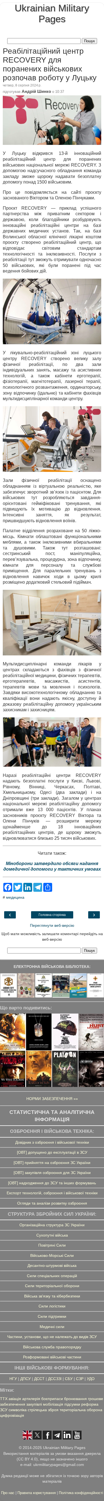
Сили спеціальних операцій (52, 1276)
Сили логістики (52, 1306)
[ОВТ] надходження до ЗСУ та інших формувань (52, 1183)
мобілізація (53, 1404)
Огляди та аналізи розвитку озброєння (52, 1203)
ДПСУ (25, 1378)
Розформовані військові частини (52, 1357)
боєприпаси (52, 1398)
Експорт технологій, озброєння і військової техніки (52, 1193)
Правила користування (37, 1493)
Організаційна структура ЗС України (52, 1225)
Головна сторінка (52, 915)
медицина (15, 897)
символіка (18, 1410)
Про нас (8, 1493)
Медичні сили (52, 1326)
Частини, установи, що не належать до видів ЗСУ (52, 1336)
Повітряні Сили (52, 1245)
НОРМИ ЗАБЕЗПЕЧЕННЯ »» (52, 1098)
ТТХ (3, 1398)
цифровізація (12, 1415)
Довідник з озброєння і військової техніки (52, 1142)
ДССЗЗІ (55, 1378)
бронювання (75, 1398)
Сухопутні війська (52, 1235)
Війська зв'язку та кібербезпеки (52, 1296)
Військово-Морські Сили (52, 1255)
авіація (15, 1398)
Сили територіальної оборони (52, 1286)
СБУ (69, 1378)
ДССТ (39, 1378)
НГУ (13, 1378)
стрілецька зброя (43, 1410)
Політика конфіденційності (81, 1493)
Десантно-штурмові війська (52, 1265)
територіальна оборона (81, 1410)
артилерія (31, 1398)
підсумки (72, 1404)
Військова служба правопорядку (52, 1347)
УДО (91, 1378)
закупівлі (34, 1404)
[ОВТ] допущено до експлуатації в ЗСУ (52, 1152)
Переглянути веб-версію (52, 925)
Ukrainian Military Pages (52, 13)
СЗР (79, 1378)
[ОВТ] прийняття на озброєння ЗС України (52, 1162)
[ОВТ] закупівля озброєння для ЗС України (52, 1172)
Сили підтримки (52, 1316)
